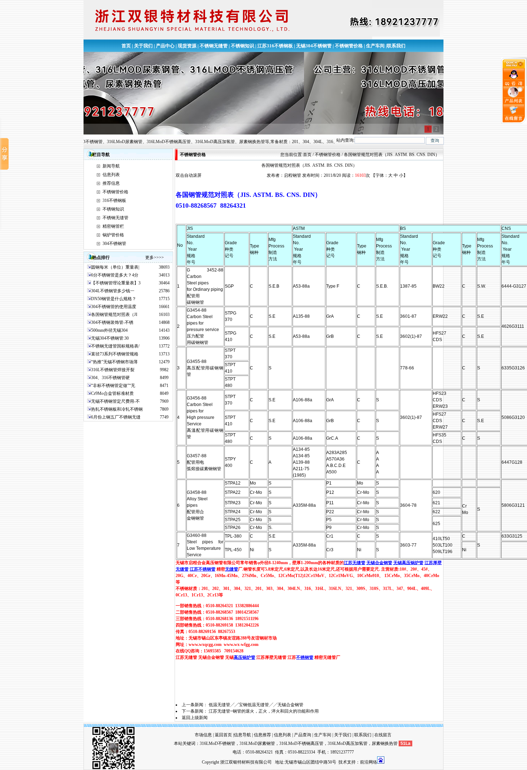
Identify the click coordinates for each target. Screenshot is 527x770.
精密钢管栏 (113, 226)
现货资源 (187, 45)
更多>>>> (154, 257)
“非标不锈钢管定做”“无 (113, 385)
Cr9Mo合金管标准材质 (112, 393)
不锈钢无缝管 (214, 45)
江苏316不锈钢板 (275, 45)
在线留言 (382, 734)
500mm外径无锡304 (109, 330)
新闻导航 (111, 166)
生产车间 (375, 45)
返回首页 (223, 734)
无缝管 (231, 569)
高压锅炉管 (244, 657)
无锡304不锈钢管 (314, 45)
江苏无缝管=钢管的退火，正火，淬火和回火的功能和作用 (264, 711)
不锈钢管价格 (349, 45)
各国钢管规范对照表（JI (114, 314)
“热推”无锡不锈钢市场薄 (114, 361)
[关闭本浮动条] (514, 66)
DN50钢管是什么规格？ (113, 298)
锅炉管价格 (113, 234)
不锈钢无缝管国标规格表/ (115, 346)
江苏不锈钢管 (202, 569)
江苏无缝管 (354, 562)
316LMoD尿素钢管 (257, 743)
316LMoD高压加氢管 (347, 743)
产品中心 (165, 45)
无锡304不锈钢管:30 (110, 338)
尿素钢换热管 (385, 743)
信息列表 (111, 174)
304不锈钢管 (114, 243)
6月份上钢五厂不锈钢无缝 (116, 417)
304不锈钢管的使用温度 (113, 306)
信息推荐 (262, 734)
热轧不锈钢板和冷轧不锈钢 (117, 409)
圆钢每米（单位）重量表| (115, 267)
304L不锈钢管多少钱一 (112, 290)
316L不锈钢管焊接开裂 (112, 369)
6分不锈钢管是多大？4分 (114, 275)
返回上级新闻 (195, 717)
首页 (126, 45)
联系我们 (396, 45)
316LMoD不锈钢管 (217, 743)
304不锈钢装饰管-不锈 (112, 322)
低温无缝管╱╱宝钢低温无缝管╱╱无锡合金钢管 (256, 704)
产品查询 (302, 734)
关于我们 (143, 45)
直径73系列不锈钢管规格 (114, 353)
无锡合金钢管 (379, 562)
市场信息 (203, 734)
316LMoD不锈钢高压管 (301, 743)
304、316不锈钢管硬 (110, 377)
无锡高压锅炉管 (408, 562)
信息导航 (242, 734)
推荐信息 (111, 183)
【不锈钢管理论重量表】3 (116, 282)
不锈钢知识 (242, 45)
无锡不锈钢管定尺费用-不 (115, 401)
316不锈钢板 (114, 200)
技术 (342, 762)
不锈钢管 (304, 657)
